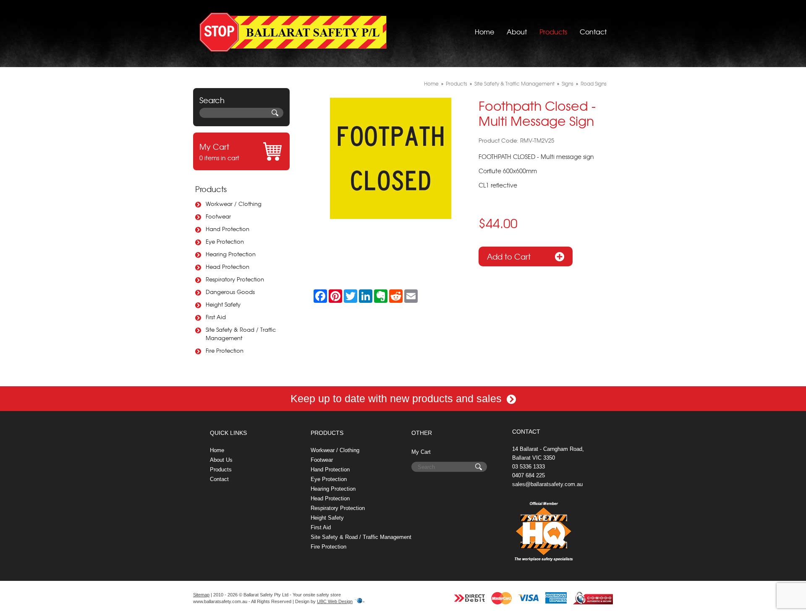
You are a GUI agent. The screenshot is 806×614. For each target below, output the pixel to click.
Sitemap (201, 594)
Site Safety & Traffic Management (514, 83)
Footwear (218, 216)
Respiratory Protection (235, 279)
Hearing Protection (231, 254)
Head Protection (227, 267)
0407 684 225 (528, 475)
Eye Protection (225, 241)
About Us (221, 460)
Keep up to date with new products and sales (397, 398)
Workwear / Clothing (234, 204)
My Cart (421, 452)
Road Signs (594, 83)
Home (484, 31)
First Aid (216, 317)
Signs (567, 83)
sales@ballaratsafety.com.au (547, 484)
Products (553, 31)
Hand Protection (227, 229)
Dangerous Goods (230, 292)
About (517, 31)
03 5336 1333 (528, 466)
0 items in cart (219, 151)
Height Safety (223, 304)
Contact (593, 31)
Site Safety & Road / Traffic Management (241, 333)
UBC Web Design (335, 601)
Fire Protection (224, 350)
